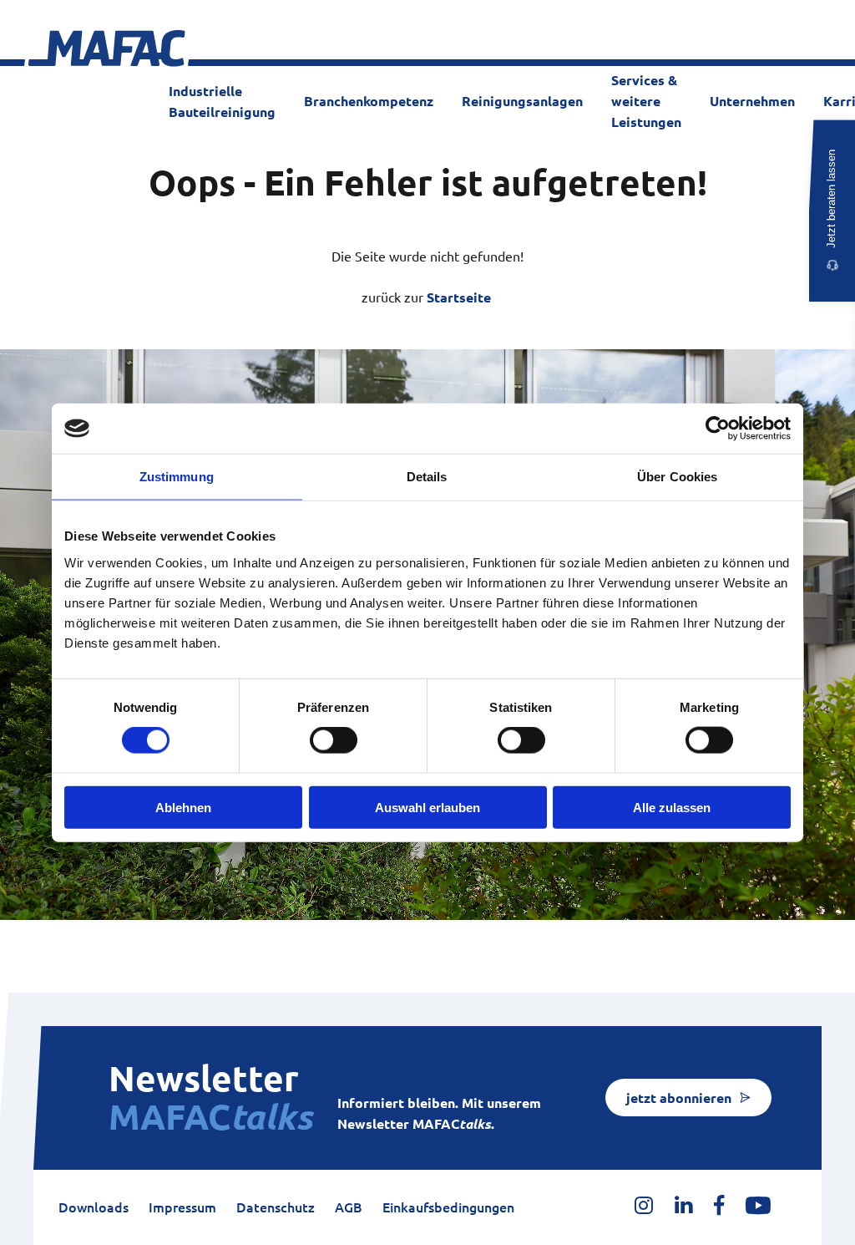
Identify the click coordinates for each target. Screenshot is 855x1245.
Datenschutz (275, 1207)
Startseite (459, 297)
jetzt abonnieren (678, 1097)
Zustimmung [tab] (176, 477)
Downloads (93, 1207)
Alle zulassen (672, 807)
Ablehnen (183, 807)
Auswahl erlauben (427, 807)
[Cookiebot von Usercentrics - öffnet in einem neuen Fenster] (718, 428)
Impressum (182, 1207)
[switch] (333, 740)
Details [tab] (427, 477)
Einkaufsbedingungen (448, 1207)
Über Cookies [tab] (677, 477)
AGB (348, 1207)
